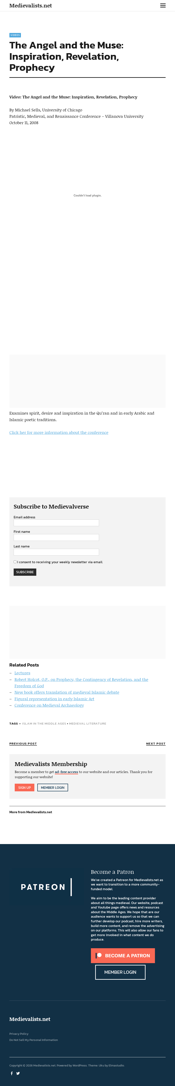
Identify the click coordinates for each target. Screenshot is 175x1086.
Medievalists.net (30, 5)
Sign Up (24, 787)
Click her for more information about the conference (58, 432)
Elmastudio (116, 1065)
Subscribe (25, 571)
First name (22, 531)
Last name (22, 546)
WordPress (80, 1065)
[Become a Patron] (123, 961)
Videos (15, 35)
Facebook (12, 1073)
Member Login (52, 787)
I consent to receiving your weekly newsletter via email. (60, 561)
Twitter (18, 1073)
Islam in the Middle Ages (44, 723)
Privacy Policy (18, 1034)
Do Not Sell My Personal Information (33, 1040)
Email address (24, 517)
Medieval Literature (87, 723)
